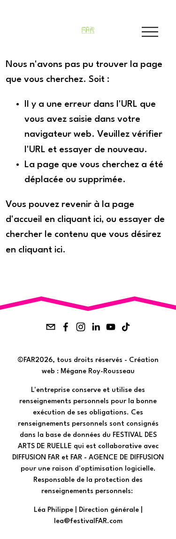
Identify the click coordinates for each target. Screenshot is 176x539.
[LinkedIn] (95, 327)
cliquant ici (79, 219)
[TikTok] (125, 327)
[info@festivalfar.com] (50, 327)
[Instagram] (80, 327)
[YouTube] (110, 327)
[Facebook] (65, 327)
